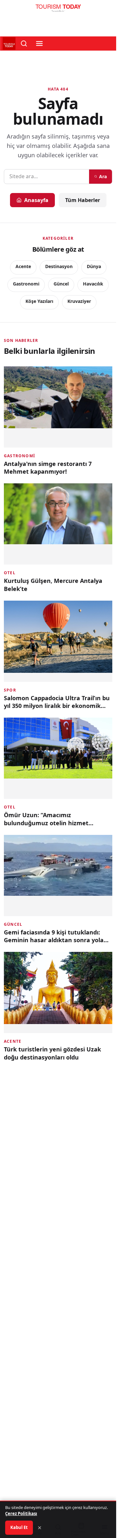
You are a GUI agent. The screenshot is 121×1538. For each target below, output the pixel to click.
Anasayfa (36, 200)
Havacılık (93, 284)
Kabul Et (19, 1527)
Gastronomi (26, 284)
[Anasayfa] (58, 10)
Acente (23, 266)
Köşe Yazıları (39, 301)
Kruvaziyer (79, 301)
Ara (103, 176)
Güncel (61, 284)
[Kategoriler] (39, 43)
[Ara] (24, 43)
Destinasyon (59, 266)
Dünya (94, 266)
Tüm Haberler (82, 200)
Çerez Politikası (21, 1513)
